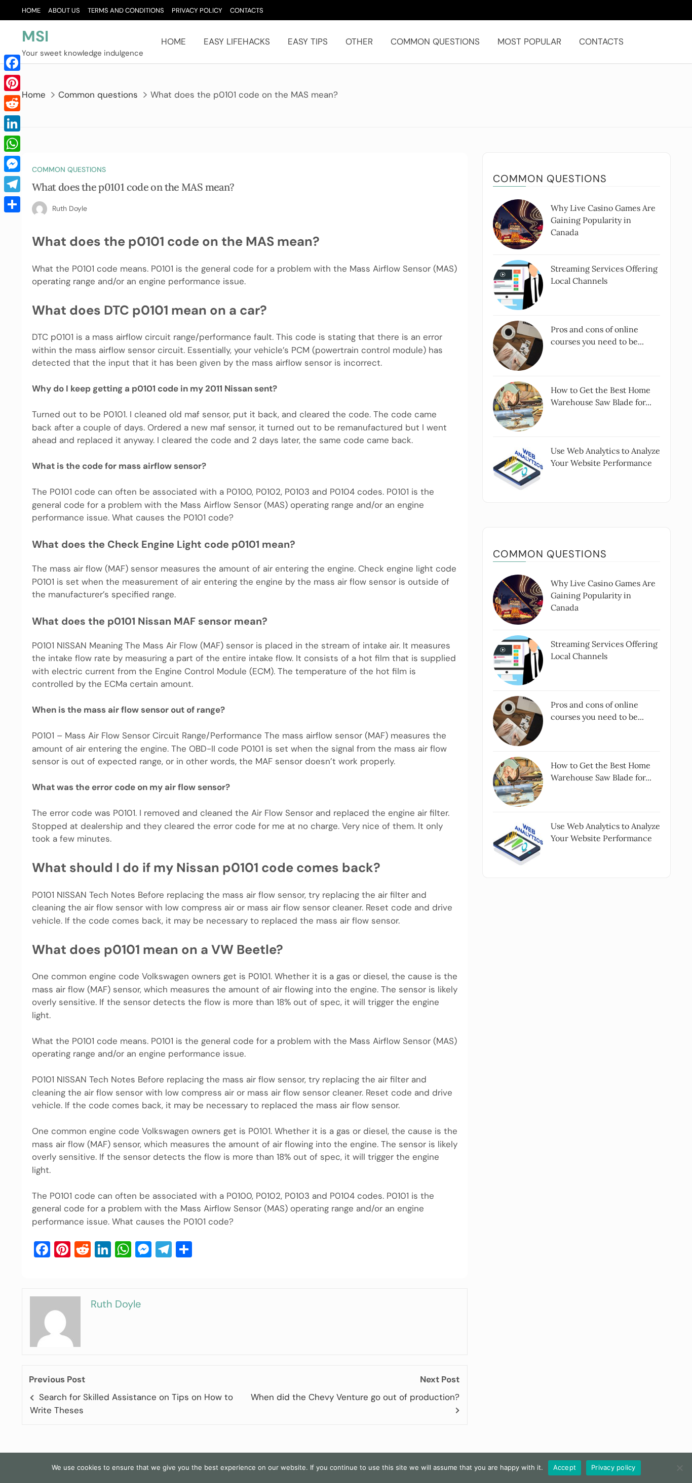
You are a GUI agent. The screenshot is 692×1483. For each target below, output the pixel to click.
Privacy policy (613, 1467)
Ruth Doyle (69, 208)
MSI (35, 36)
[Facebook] (12, 63)
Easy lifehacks (237, 41)
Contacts (246, 10)
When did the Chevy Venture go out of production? (355, 1397)
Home (31, 10)
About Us (64, 10)
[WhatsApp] (12, 144)
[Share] (12, 204)
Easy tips (308, 41)
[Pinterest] (12, 83)
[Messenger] (12, 164)
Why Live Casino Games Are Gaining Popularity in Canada (603, 220)
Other (359, 41)
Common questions (435, 41)
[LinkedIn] (12, 123)
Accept (564, 1467)
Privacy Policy (197, 10)
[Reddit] (12, 103)
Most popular (529, 41)
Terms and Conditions (126, 10)
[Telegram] (12, 184)
